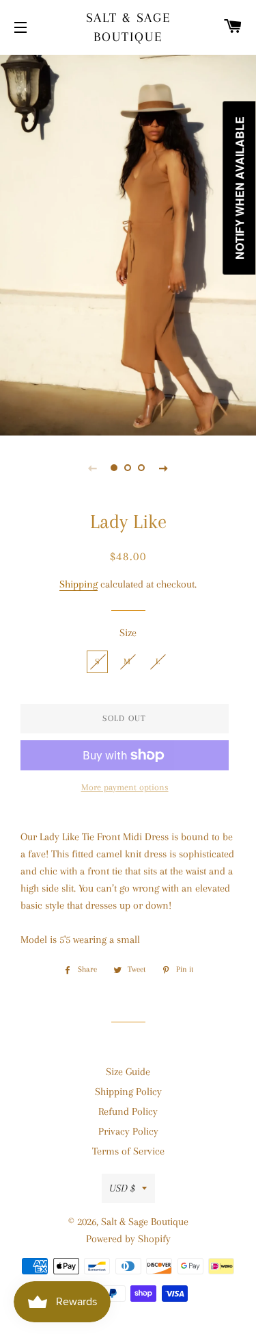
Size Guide (128, 1072)
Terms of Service (128, 1151)
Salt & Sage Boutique (128, 27)
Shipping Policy (128, 1091)
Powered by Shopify (128, 1239)
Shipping (78, 584)
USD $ (122, 1188)
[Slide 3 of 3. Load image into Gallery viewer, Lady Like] (142, 468)
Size (128, 633)
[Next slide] (164, 468)
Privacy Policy (128, 1131)
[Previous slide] (93, 468)
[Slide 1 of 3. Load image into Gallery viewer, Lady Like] (115, 468)
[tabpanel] (128, 243)
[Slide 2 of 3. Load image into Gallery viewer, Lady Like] (128, 468)
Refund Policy (128, 1111)
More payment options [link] (125, 787)
